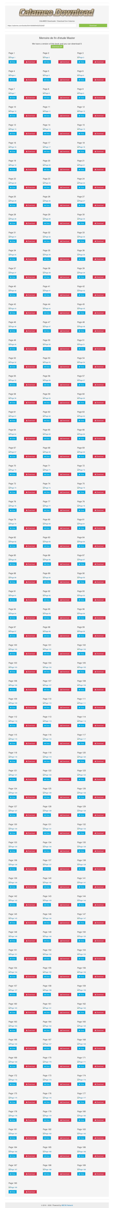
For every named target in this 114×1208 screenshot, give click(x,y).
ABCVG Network (67, 1205)
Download (93, 25)
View (13, 62)
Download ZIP (57, 46)
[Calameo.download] (57, 12)
